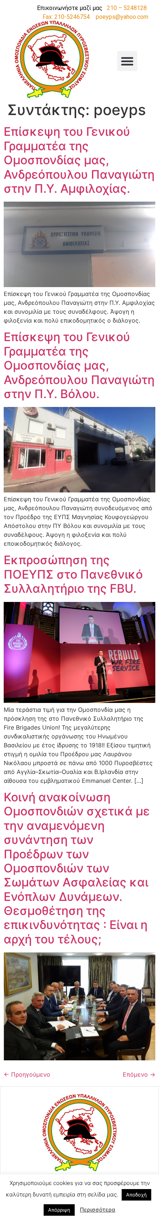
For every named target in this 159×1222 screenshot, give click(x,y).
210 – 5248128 (127, 7)
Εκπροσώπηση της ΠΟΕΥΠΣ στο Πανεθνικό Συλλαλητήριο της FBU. (73, 574)
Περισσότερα (97, 1209)
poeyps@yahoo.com (122, 16)
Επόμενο (139, 1074)
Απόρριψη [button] (59, 1210)
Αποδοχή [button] (136, 1195)
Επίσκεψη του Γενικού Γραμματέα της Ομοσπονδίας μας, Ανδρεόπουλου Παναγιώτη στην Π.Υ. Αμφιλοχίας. (79, 160)
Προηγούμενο (27, 1074)
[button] (127, 61)
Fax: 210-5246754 (66, 16)
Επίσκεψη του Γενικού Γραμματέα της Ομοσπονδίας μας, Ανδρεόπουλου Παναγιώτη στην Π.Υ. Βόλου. (79, 365)
